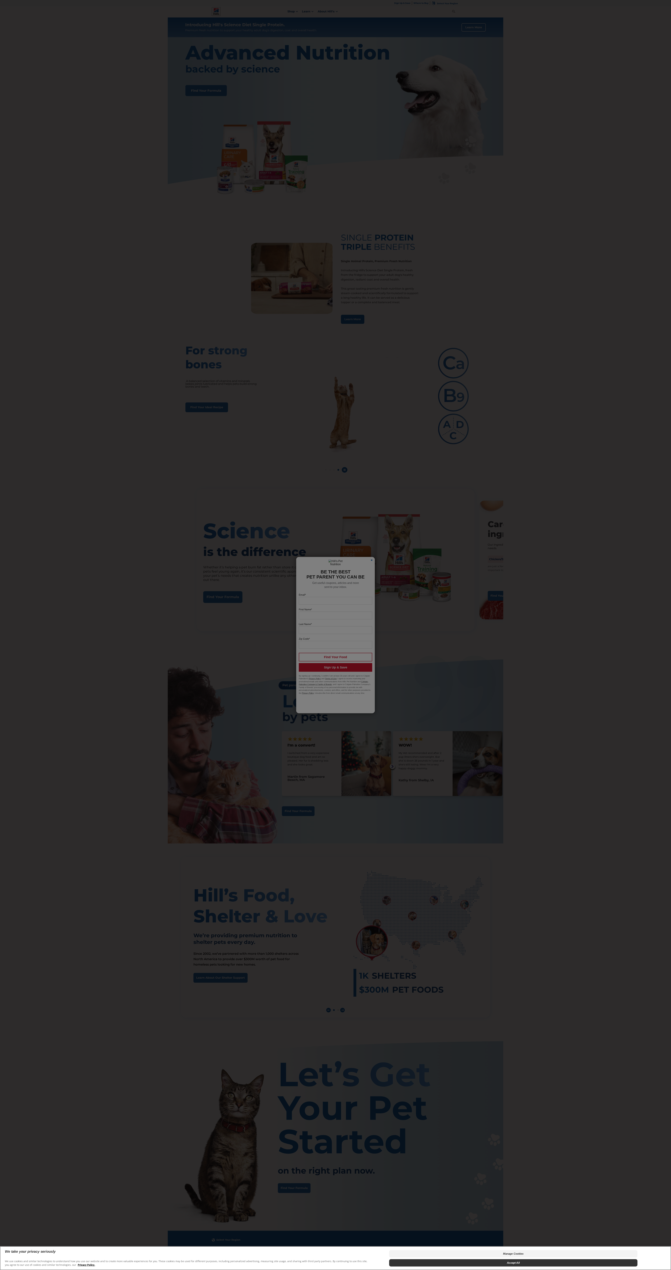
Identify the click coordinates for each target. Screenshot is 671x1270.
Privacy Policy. (86, 1265)
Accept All (513, 1262)
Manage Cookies (513, 1253)
